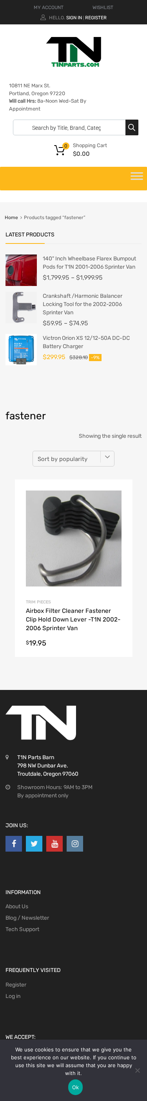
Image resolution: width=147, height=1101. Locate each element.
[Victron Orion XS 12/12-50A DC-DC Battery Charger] (21, 363)
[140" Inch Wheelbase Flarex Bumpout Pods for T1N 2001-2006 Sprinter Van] (21, 284)
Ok (75, 1087)
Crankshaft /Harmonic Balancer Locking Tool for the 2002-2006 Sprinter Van (82, 304)
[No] (137, 1070)
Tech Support (22, 929)
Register (96, 17)
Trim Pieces (38, 602)
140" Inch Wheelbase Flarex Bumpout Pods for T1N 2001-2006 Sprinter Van (89, 262)
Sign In (74, 17)
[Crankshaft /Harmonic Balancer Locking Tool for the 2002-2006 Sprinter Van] (21, 321)
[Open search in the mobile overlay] (73, 127)
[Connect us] (13, 843)
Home (11, 217)
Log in (12, 996)
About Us (16, 906)
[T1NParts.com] (73, 64)
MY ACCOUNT (49, 7)
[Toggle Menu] (137, 178)
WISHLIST (103, 7)
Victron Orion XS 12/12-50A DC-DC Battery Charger (86, 342)
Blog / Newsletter (27, 918)
